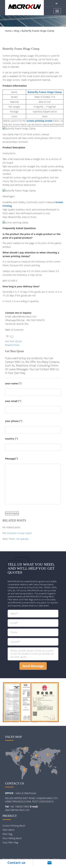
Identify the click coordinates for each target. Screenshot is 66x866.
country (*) (11, 439)
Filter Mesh (8, 829)
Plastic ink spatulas (19, 538)
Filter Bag (7, 834)
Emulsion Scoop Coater (19, 533)
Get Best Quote (13, 341)
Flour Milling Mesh (12, 838)
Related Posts (12, 345)
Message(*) (11, 459)
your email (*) (13, 401)
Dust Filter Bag (10, 842)
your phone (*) (13, 421)
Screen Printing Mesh (14, 825)
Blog (16, 30)
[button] (9, 337)
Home (8, 30)
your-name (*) (13, 383)
